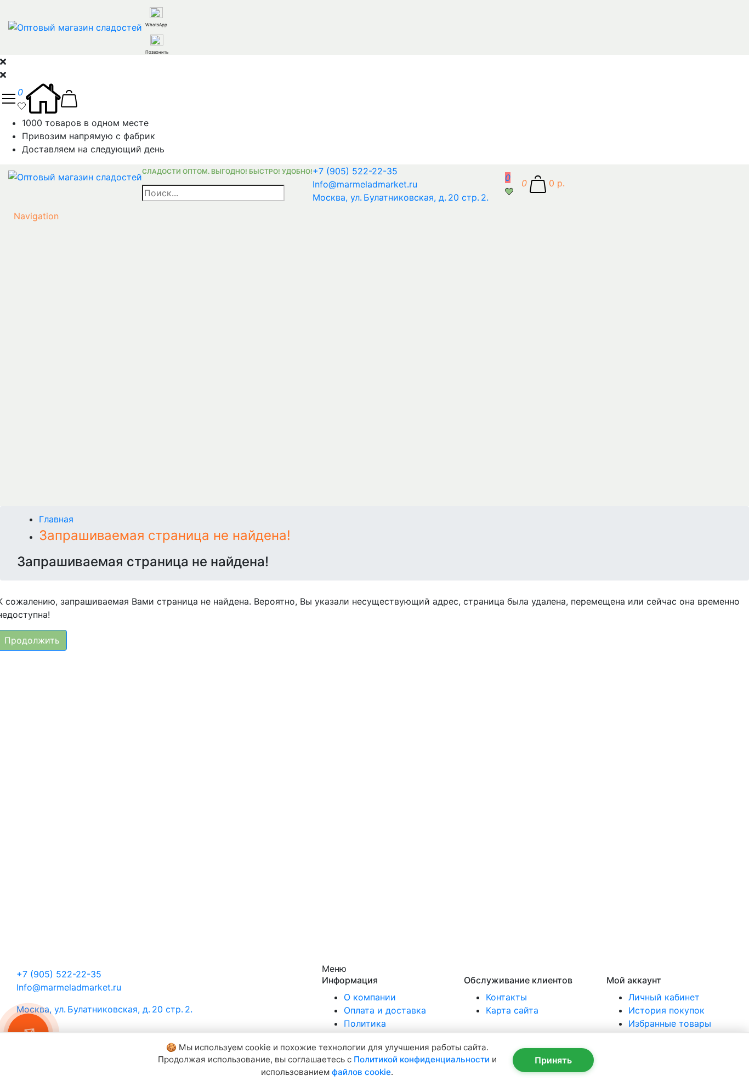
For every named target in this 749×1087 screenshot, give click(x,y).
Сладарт (206, 302)
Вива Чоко (205, 13)
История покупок (666, 1010)
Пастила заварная (206, 565)
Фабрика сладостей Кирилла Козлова (205, 355)
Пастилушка (206, 210)
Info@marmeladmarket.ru (365, 184)
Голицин (206, 65)
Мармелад (205, 539)
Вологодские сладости (206, 52)
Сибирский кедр (205, 289)
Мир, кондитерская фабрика (205, 171)
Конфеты (206, 513)
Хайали (206, 368)
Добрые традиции (206, 92)
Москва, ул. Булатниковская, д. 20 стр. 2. (401, 197)
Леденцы (206, 526)
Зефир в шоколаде (206, 499)
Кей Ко (206, 118)
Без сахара (85, 697)
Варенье (206, 447)
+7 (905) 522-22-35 (355, 171)
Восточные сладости (205, 460)
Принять (553, 1060)
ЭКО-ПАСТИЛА (206, 407)
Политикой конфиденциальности (422, 1059)
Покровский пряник (205, 223)
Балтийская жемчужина (206, 381)
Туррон (205, 342)
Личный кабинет (664, 997)
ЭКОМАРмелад (206, 394)
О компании (370, 997)
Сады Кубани (206, 249)
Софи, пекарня (205, 328)
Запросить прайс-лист (90, 473)
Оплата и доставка (385, 1010)
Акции (73, 710)
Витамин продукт (206, 26)
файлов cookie (361, 1072)
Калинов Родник (205, 105)
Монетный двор (206, 184)
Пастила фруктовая (205, 578)
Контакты (506, 997)
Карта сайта (512, 1010)
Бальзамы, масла (205, 434)
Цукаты (206, 670)
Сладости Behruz (206, 315)
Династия (206, 78)
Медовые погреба (205, 157)
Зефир (206, 486)
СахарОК (205, 276)
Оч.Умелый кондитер (206, 197)
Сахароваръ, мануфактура (205, 263)
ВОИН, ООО (206, 39)
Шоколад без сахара (206, 684)
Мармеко (206, 144)
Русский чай (205, 236)
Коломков (205, 131)
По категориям (95, 421)
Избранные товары (669, 1023)
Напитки (206, 552)
